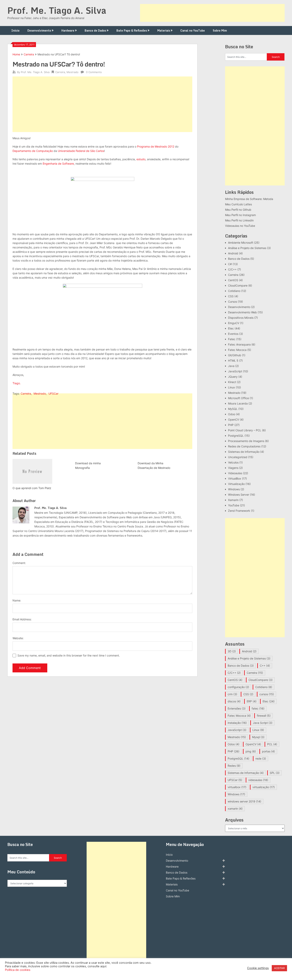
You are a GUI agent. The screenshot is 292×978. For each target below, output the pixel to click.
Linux (231, 387)
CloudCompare (238, 285)
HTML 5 (233, 360)
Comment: (19, 563)
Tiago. (17, 383)
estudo (140, 159)
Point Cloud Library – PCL (244, 430)
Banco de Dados (95, 30)
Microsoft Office (238, 398)
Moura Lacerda (238, 403)
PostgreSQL (236, 435)
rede (260, 758)
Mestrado (72, 72)
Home (16, 54)
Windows (234, 489)
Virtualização (236, 484)
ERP (251, 701)
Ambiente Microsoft (240, 242)
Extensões (237, 708)
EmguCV (233, 323)
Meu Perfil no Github (238, 209)
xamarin (235, 808)
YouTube (233, 505)
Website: (18, 638)
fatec (258, 708)
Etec (231, 328)
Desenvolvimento (39, 30)
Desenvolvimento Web (242, 312)
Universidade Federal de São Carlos (80, 151)
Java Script (262, 722)
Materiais (163, 30)
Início (15, 30)
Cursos (232, 301)
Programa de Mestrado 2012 (155, 146)
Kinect (232, 382)
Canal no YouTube (192, 30)
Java (231, 366)
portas (268, 751)
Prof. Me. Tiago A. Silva (56, 10)
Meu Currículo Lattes (238, 204)
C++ (265, 665)
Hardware (67, 30)
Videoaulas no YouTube (240, 225)
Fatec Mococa (237, 349)
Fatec (231, 339)
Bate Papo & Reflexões (131, 30)
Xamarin (233, 500)
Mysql (258, 737)
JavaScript (235, 371)
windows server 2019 (244, 801)
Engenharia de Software (58, 163)
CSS (231, 296)
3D (232, 651)
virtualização (263, 787)
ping (251, 751)
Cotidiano (234, 291)
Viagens (233, 467)
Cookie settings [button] (258, 968)
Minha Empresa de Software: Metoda (249, 199)
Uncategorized (237, 457)
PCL (272, 744)
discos (234, 701)
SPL (274, 772)
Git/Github (234, 355)
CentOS (233, 280)
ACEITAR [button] (279, 968)
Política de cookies (17, 970)
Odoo (231, 414)
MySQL (233, 408)
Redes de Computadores (244, 446)
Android (233, 253)
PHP (231, 425)
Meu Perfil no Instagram (240, 215)
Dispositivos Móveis (240, 317)
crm (232, 694)
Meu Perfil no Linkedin (239, 220)
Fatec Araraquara (239, 344)
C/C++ (232, 269)
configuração (238, 687)
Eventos (233, 333)
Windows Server (238, 494)
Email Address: (22, 619)
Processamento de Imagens (246, 441)
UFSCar (53, 393)
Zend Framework (239, 510)
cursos (266, 694)
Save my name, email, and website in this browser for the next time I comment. (68, 655)
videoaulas (258, 780)
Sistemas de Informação (243, 451)
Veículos (233, 462)
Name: (17, 600)
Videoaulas (235, 473)
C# (230, 264)
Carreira (29, 54)
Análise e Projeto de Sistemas (247, 248)
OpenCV (233, 419)
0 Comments (94, 72)
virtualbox (237, 787)
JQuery (233, 376)
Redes (234, 765)
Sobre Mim (220, 30)
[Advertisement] (212, 13)
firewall (264, 715)
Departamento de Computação (33, 151)
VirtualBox (234, 478)
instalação (237, 722)
